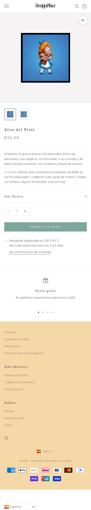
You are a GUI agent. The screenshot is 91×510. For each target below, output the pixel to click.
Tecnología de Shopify (59, 460)
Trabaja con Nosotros (20, 382)
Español (15, 506)
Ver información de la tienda (30, 252)
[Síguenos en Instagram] (6, 438)
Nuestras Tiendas (16, 339)
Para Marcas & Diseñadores (24, 353)
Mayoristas (12, 346)
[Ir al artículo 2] (24, 114)
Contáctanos (13, 389)
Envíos (9, 411)
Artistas (10, 332)
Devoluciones (14, 418)
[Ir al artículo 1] (10, 114)
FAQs (8, 425)
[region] (45, 291)
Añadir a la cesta (45, 226)
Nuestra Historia (16, 375)
